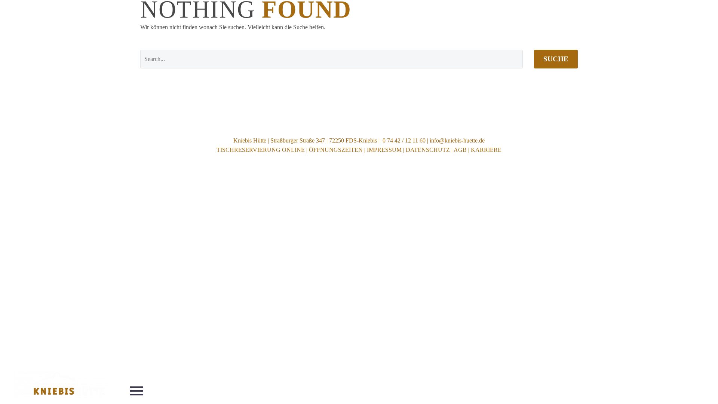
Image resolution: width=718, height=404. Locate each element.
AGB (460, 150)
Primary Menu (136, 391)
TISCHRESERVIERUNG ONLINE (261, 150)
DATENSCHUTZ (428, 150)
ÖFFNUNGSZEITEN (336, 150)
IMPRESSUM (384, 150)
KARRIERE (486, 150)
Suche (555, 59)
